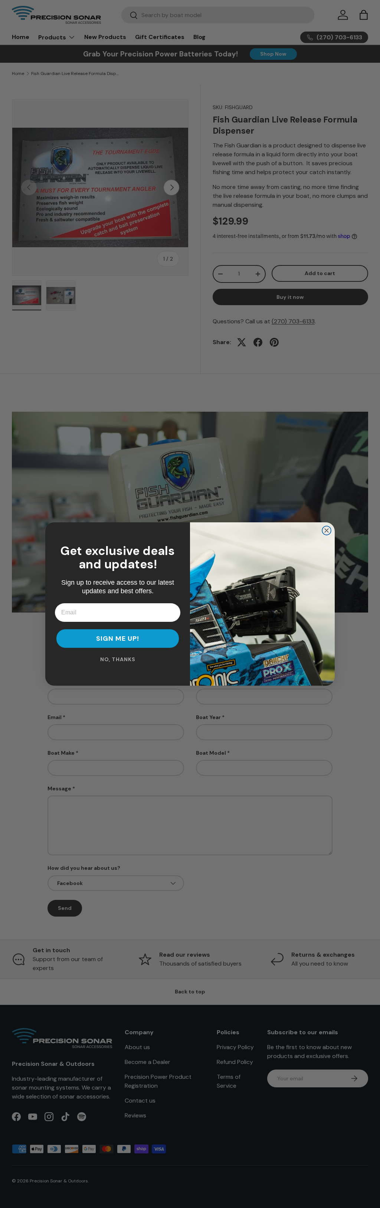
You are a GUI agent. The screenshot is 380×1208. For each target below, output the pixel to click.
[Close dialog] (326, 530)
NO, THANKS (117, 659)
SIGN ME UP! (117, 638)
